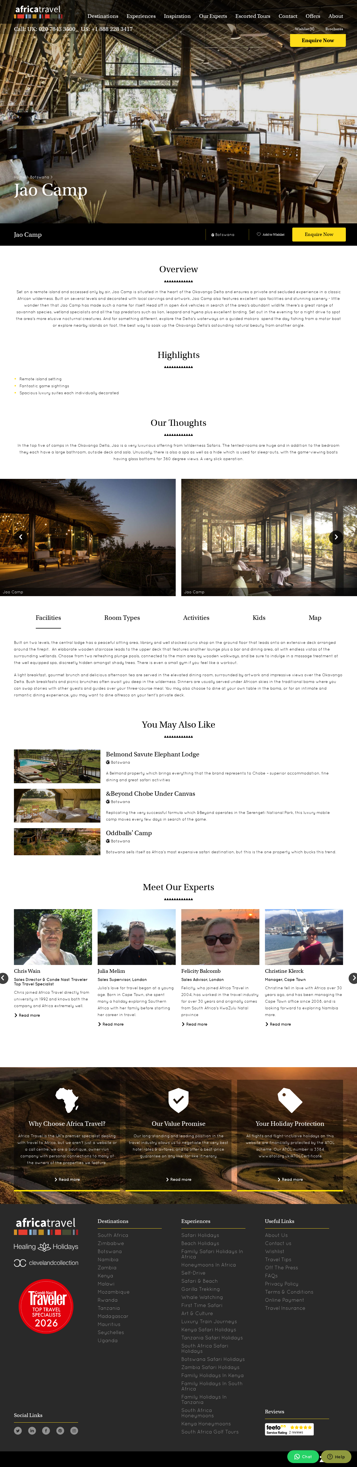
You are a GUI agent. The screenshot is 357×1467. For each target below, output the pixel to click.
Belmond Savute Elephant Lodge (152, 754)
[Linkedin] (32, 1432)
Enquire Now (318, 40)
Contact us (278, 1243)
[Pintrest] (60, 1432)
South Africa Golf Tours (210, 1432)
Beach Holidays (200, 1243)
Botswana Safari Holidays (213, 1359)
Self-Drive (193, 1273)
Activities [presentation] (196, 618)
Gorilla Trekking (200, 1289)
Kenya (105, 1276)
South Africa (113, 1235)
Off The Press (281, 1267)
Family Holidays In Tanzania (204, 1399)
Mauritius (109, 1324)
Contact (288, 16)
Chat (307, 1456)
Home (19, 177)
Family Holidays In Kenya (212, 1375)
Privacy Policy (282, 1284)
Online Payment (284, 1300)
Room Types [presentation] (122, 618)
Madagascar (113, 1316)
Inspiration (177, 16)
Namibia (108, 1259)
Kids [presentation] (259, 618)
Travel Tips (278, 1259)
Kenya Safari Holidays (208, 1329)
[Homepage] (38, 13)
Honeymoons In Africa (208, 1265)
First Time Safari (202, 1305)
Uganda (108, 1340)
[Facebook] (46, 1432)
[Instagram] (74, 1432)
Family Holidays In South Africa (212, 1386)
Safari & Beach (199, 1281)
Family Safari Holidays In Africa (212, 1254)
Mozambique (114, 1292)
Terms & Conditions (289, 1292)
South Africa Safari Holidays (204, 1348)
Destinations (103, 16)
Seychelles (111, 1332)
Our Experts (213, 16)
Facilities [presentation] (48, 618)
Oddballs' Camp (129, 833)
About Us (276, 1235)
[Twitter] (18, 1432)
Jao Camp (28, 234)
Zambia (107, 1267)
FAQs (271, 1276)
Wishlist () (304, 29)
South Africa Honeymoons (197, 1412)
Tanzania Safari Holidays (212, 1338)
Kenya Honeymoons (206, 1424)
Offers (313, 16)
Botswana (39, 177)
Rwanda (108, 1300)
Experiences (141, 16)
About (336, 16)
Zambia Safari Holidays (210, 1367)
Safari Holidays (200, 1235)
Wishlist (274, 1251)
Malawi (106, 1284)
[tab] (48, 617)
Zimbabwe (111, 1243)
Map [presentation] (315, 618)
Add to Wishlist (273, 234)
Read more (29, 1015)
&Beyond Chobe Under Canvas (150, 793)
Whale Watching (202, 1297)
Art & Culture (197, 1313)
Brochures (334, 29)
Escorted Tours (252, 16)
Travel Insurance (285, 1308)
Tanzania (109, 1308)
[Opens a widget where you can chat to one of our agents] (336, 1457)
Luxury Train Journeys (209, 1321)
